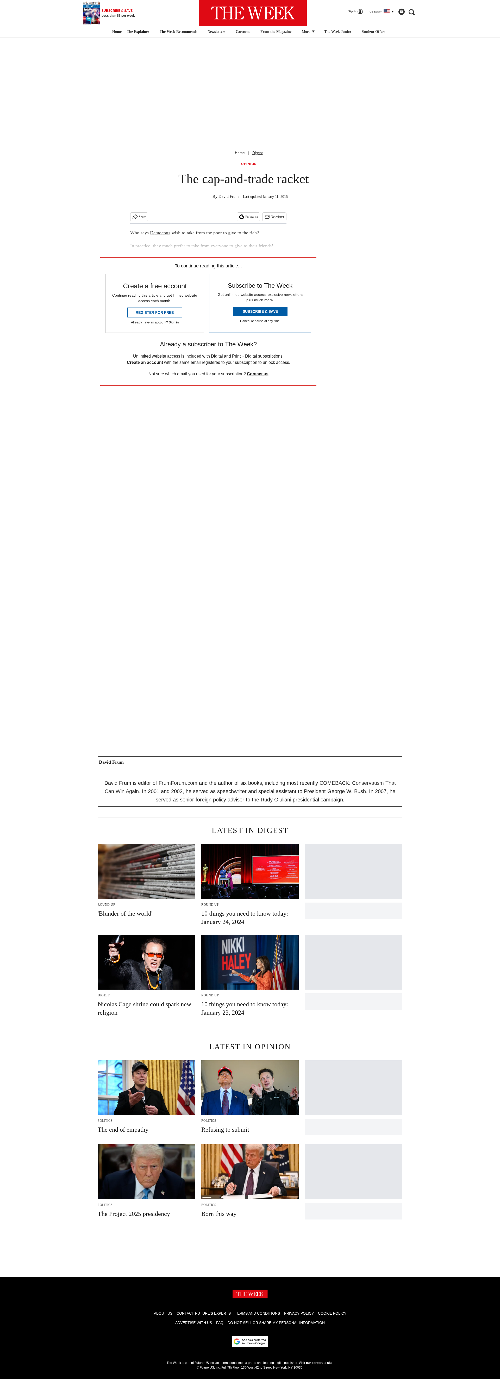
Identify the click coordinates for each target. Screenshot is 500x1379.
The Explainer (138, 32)
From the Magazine (275, 32)
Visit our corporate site (316, 1363)
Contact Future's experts (204, 1313)
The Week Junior (337, 32)
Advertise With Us (193, 1323)
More (306, 32)
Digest (257, 153)
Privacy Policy (299, 1313)
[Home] (116, 32)
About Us (163, 1313)
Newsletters (216, 32)
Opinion (249, 164)
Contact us (257, 374)
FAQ (219, 1323)
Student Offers (373, 32)
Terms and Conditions (257, 1313)
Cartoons (243, 32)
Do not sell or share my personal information (276, 1323)
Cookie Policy (332, 1313)
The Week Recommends (178, 32)
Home (240, 153)
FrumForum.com (178, 783)
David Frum (228, 196)
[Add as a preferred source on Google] (250, 1341)
